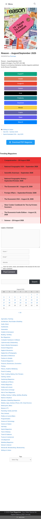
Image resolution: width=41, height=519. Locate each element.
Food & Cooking (6, 371)
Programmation (5, 419)
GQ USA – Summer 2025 (10, 132)
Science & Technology (7, 421)
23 (37, 302)
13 (20, 300)
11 (9, 300)
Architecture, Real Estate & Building (11, 321)
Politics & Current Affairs (8, 416)
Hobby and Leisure (6, 387)
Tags (20, 456)
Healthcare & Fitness (7, 382)
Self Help (4, 426)
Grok (20, 93)
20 (20, 302)
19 (15, 302)
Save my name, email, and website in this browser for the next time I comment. (21, 267)
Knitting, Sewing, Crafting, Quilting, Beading (14, 395)
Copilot (20, 112)
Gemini (20, 88)
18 (9, 302)
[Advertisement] (20, 486)
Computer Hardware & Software (10, 340)
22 (31, 302)
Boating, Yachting (6, 334)
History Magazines (6, 384)
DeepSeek (20, 103)
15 (31, 300)
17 (4, 302)
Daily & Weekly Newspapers (9, 345)
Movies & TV (5, 408)
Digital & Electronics (7, 350)
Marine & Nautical (6, 397)
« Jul (19, 312)
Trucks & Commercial (7, 437)
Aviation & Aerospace (7, 332)
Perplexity (20, 98)
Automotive (4, 329)
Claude (20, 79)
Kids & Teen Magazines (8, 392)
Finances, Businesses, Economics (11, 363)
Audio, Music (5, 324)
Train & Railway (5, 432)
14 (26, 300)
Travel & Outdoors (6, 434)
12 (15, 300)
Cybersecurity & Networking (9, 342)
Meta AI (20, 122)
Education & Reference (8, 355)
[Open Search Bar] (34, 3)
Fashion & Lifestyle (6, 358)
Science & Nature (6, 424)
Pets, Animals (5, 413)
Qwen (20, 117)
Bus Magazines (5, 337)
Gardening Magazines (7, 379)
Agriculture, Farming (7, 319)
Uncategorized (5, 440)
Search (34, 282)
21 (26, 302)
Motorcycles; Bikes (6, 405)
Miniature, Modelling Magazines (10, 400)
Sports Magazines (6, 429)
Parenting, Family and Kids (9, 411)
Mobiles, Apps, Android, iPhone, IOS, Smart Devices (16, 403)
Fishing (3, 366)
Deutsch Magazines (7, 348)
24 (4, 305)
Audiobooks (4, 327)
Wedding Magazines (7, 442)
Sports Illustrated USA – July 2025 (13, 134)
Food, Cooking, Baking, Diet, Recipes (12, 374)
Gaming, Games (6, 376)
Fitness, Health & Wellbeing (9, 369)
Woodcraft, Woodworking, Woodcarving (12, 447)
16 (37, 300)
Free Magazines (15, 512)
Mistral (20, 107)
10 (4, 300)
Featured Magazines (7, 361)
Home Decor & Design (7, 390)
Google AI (20, 83)
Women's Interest (6, 445)
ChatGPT (21, 74)
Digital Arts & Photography (9, 353)
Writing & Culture (8, 129)
